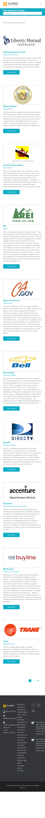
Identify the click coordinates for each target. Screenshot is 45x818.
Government (7, 109)
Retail (5, 229)
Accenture (7, 503)
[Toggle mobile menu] (41, 4)
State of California (11, 300)
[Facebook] (33, 705)
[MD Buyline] (22, 549)
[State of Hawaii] (22, 86)
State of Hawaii (10, 106)
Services (6, 375)
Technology (22, 506)
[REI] (22, 206)
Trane (5, 641)
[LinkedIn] (33, 711)
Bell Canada (8, 372)
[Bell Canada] (22, 352)
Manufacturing (8, 644)
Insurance (14, 55)
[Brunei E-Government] (22, 145)
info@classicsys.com (10, 718)
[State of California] (22, 280)
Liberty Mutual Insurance (14, 52)
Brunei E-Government (13, 165)
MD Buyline (8, 569)
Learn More (11, 72)
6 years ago (40, 734)
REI (4, 226)
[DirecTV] (22, 422)
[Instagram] (39, 705)
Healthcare (7, 572)
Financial (6, 55)
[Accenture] (22, 483)
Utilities (13, 375)
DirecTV (6, 442)
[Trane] (22, 621)
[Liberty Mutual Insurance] (22, 32)
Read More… (21, 770)
